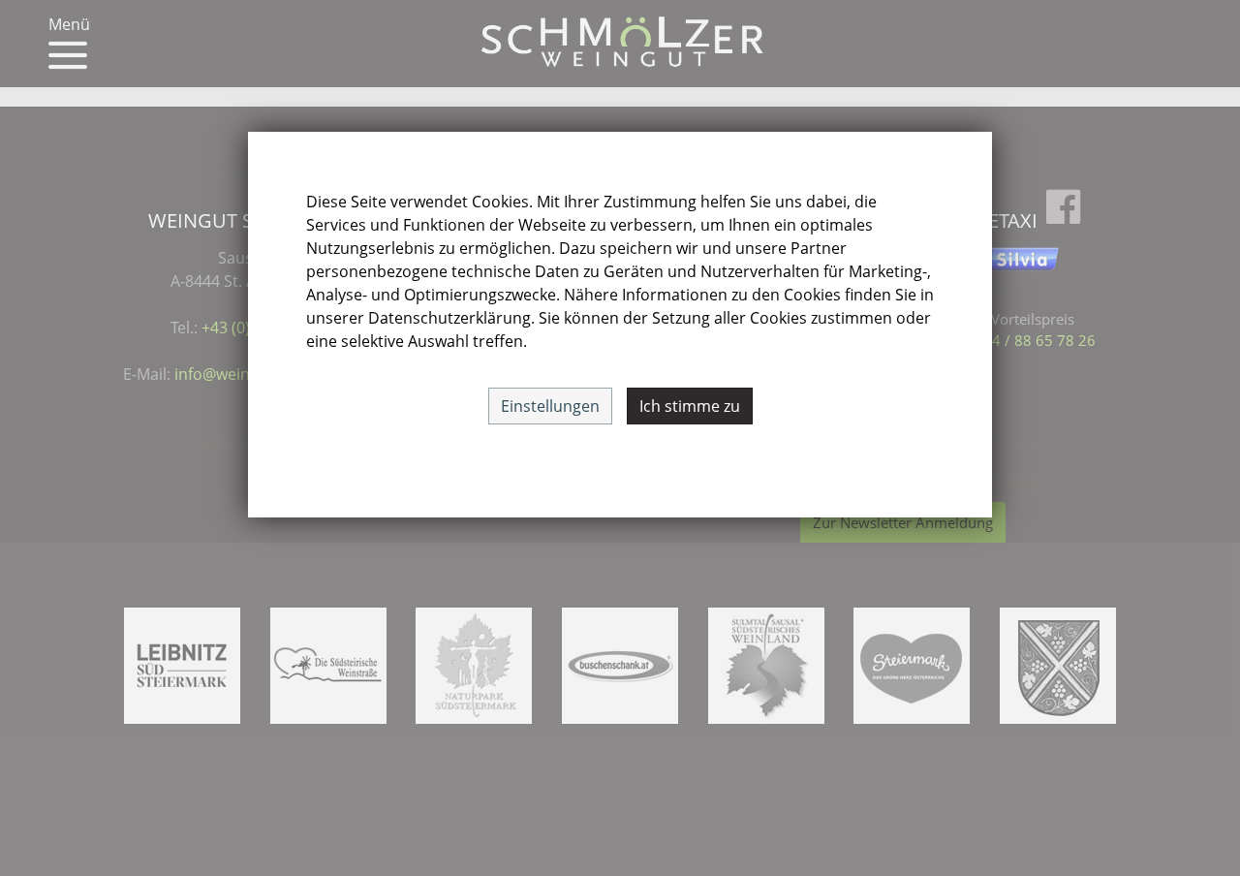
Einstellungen (550, 406)
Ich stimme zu (689, 406)
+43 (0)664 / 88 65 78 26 (1012, 340)
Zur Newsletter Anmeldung (903, 522)
